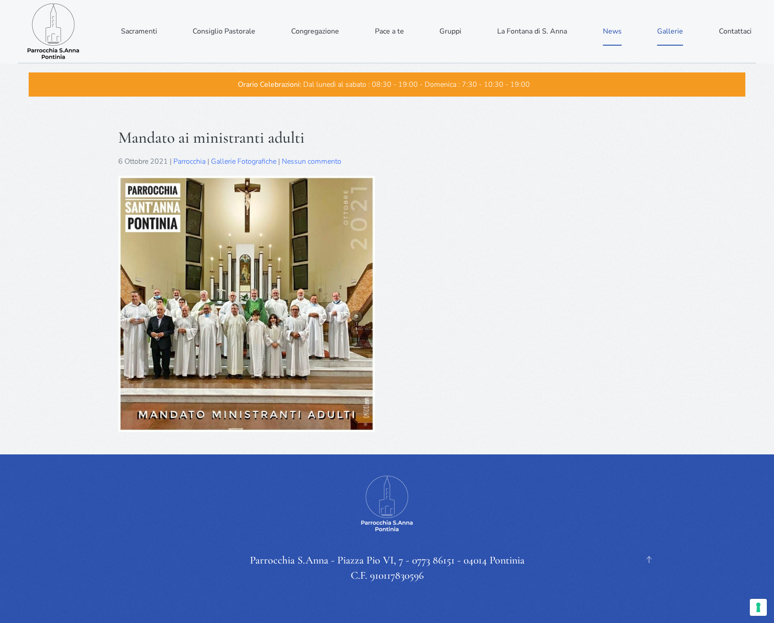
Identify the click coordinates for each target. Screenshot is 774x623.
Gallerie (670, 31)
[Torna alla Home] (54, 31)
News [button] (612, 31)
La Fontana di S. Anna (532, 31)
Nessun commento (311, 161)
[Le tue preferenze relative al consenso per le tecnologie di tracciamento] (758, 607)
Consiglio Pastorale (224, 31)
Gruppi (450, 31)
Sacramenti (139, 31)
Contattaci (735, 31)
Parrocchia (189, 161)
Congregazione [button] (315, 31)
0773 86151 (433, 560)
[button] (649, 559)
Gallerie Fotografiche (243, 161)
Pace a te (389, 31)
